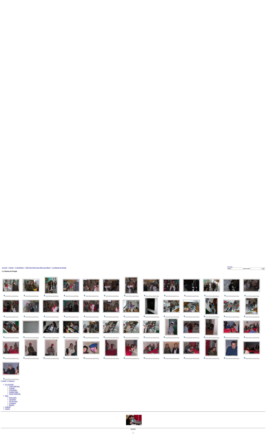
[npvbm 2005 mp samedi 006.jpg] (71, 285)
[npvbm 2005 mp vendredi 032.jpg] (231, 347)
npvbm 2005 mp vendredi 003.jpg (172, 316)
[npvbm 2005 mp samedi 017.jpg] (71, 306)
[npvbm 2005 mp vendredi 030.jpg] (191, 347)
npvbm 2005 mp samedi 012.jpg (192, 296)
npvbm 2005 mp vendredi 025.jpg (92, 358)
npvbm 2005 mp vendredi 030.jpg (192, 358)
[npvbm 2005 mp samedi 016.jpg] (51, 306)
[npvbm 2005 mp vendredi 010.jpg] (51, 327)
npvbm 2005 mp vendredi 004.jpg (192, 316)
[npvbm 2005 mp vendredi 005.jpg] (211, 306)
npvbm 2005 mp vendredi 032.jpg (232, 358)
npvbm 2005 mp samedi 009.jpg (132, 296)
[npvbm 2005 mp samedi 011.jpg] (171, 285)
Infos (6, 396)
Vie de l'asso (13, 401)
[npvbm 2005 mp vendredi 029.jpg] (171, 347)
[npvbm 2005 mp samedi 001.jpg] (231, 285)
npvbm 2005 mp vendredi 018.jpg (212, 337)
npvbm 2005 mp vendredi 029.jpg (172, 358)
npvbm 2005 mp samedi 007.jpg (92, 296)
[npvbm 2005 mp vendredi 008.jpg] (11, 327)
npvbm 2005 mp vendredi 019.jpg (232, 337)
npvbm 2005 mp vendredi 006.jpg (232, 316)
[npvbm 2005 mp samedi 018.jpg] (91, 306)
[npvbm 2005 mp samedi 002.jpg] (211, 285)
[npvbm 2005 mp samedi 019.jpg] (111, 306)
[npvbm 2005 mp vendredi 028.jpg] (151, 347)
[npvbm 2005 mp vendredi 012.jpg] (91, 327)
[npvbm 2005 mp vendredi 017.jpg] (191, 327)
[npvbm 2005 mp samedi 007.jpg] (91, 285)
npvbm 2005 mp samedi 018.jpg (92, 316)
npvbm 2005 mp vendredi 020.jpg (252, 337)
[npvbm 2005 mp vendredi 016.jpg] (171, 327)
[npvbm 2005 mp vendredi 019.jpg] (231, 327)
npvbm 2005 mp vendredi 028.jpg (152, 358)
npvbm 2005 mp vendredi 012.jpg (92, 337)
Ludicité (12, 388)
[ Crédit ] (4, 381)
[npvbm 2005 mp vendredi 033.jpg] (251, 347)
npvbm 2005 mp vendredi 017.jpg (192, 337)
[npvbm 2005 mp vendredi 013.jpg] (111, 327)
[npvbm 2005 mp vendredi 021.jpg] (11, 347)
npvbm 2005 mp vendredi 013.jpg (112, 337)
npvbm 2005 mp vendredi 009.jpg (32, 337)
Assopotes (12, 399)
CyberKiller (13, 390)
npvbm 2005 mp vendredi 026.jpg (112, 358)
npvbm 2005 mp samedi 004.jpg (31, 296)
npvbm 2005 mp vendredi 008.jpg (12, 337)
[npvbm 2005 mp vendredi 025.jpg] (91, 347)
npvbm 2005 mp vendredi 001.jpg (132, 316)
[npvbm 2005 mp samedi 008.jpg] (111, 285)
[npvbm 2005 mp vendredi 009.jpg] (31, 327)
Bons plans (12, 398)
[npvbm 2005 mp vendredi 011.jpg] (71, 327)
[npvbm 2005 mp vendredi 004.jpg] (191, 306)
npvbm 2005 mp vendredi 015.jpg (152, 337)
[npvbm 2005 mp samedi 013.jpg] (251, 285)
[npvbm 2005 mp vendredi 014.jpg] (131, 327)
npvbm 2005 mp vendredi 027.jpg (132, 358)
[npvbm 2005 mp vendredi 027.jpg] (131, 347)
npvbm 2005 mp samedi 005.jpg (52, 296)
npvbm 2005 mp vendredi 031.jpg (212, 358)
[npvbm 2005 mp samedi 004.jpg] (31, 285)
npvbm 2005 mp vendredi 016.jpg (172, 337)
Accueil (4, 268)
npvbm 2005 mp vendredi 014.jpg (132, 337)
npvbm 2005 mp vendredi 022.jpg (32, 358)
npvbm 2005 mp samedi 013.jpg (252, 296)
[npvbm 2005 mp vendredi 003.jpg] (171, 306)
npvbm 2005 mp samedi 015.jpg (31, 316)
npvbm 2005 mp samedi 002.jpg (212, 296)
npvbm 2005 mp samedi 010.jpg (152, 296)
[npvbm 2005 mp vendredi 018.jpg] (211, 327)
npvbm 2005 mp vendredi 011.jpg (72, 337)
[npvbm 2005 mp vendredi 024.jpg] (71, 347)
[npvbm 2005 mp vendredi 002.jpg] (151, 306)
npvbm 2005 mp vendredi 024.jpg (72, 358)
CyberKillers (19, 268)
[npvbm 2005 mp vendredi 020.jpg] (251, 327)
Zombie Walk (13, 392)
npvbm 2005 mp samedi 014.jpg (11, 316)
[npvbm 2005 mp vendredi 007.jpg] (251, 306)
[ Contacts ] (11, 381)
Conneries (12, 403)
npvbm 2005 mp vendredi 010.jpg (52, 337)
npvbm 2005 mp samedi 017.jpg (72, 316)
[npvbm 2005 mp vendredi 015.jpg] (151, 327)
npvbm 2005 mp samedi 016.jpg (52, 316)
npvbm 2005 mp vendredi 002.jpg (152, 316)
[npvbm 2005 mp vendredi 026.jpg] (111, 347)
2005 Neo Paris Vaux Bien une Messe (37, 268)
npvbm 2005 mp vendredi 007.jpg (252, 316)
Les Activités (9, 384)
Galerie (11, 268)
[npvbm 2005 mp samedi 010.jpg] (151, 285)
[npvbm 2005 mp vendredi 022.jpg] (31, 347)
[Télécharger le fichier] (4, 296)
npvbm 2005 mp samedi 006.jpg (72, 296)
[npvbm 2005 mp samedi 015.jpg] (31, 306)
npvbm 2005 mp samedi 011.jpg (172, 296)
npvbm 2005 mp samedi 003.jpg (11, 296)
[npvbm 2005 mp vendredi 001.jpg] (131, 306)
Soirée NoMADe (14, 394)
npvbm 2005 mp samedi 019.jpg (112, 316)
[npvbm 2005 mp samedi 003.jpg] (11, 285)
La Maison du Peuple (59, 268)
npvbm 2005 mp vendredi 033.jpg (252, 358)
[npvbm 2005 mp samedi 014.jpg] (11, 306)
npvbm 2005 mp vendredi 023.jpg (52, 358)
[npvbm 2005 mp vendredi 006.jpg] (231, 306)
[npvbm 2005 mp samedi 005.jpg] (51, 285)
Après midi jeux (14, 386)
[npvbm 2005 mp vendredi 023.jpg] (51, 347)
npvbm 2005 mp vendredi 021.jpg (12, 358)
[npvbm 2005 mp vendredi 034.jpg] (11, 368)
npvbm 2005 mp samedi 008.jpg (112, 296)
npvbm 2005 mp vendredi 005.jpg (212, 316)
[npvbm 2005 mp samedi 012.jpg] (191, 285)
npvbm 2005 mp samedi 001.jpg (232, 296)
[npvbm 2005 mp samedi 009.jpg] (131, 285)
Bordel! (11, 405)
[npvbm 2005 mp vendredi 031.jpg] (211, 347)
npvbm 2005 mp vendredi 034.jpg (12, 379)
